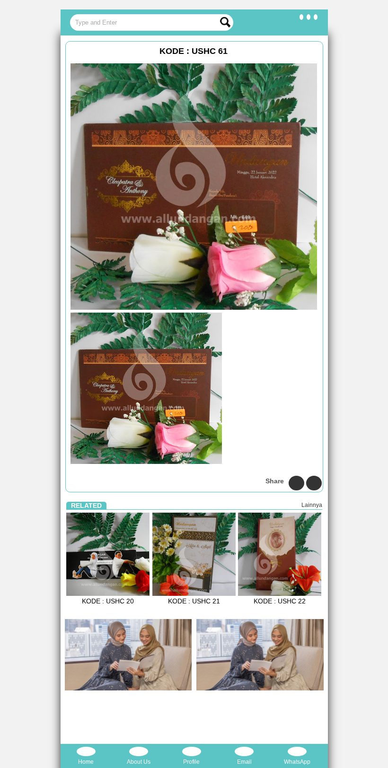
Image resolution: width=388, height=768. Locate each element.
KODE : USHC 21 (194, 601)
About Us (138, 762)
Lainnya (311, 505)
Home (86, 762)
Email (244, 762)
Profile (191, 762)
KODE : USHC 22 (280, 601)
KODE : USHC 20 (108, 601)
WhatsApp (297, 762)
